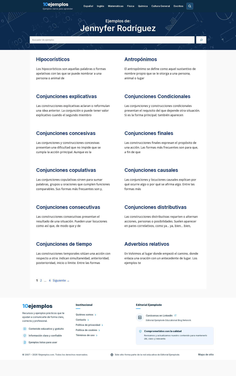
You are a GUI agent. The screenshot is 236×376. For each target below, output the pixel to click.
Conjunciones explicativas (66, 96)
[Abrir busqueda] (189, 6)
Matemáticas (115, 6)
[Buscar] (201, 39)
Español (88, 6)
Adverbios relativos (146, 244)
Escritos (178, 6)
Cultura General (160, 6)
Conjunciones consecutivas (68, 207)
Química (143, 6)
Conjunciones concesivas (66, 133)
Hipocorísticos (53, 59)
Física (130, 6)
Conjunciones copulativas (66, 170)
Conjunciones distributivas (155, 207)
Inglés (100, 6)
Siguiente (61, 280)
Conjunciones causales (151, 170)
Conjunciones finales (148, 133)
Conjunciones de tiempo (64, 244)
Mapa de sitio (206, 354)
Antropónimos (140, 59)
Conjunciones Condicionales (157, 96)
